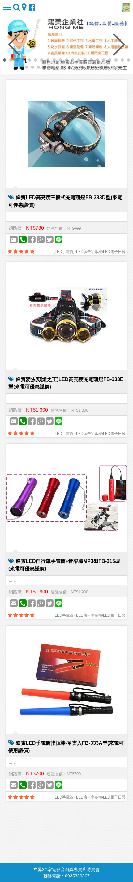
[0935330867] (23, 239)
